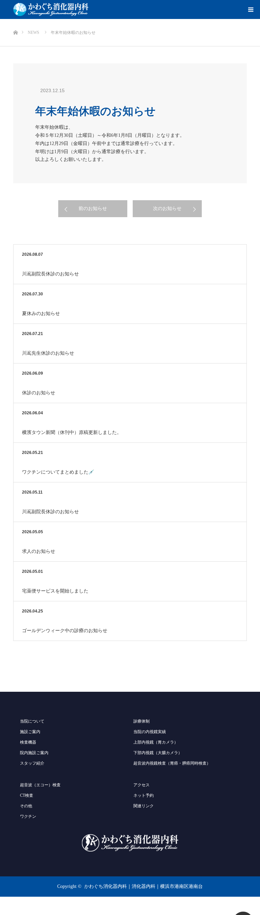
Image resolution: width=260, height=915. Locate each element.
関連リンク (143, 806)
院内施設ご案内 (34, 752)
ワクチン (28, 816)
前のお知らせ (93, 208)
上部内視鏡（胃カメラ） (155, 742)
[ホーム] (15, 21)
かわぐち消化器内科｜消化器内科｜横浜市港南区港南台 (143, 886)
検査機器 (28, 742)
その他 (26, 806)
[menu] (250, 9)
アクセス (141, 785)
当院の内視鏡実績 (149, 731)
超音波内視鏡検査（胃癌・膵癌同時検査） (172, 763)
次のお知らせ (167, 208)
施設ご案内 (30, 731)
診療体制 (141, 721)
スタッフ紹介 (32, 763)
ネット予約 (143, 795)
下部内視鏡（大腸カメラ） (157, 752)
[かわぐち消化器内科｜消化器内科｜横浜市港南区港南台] (51, 9)
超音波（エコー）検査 (40, 785)
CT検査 (26, 795)
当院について (32, 721)
